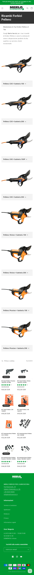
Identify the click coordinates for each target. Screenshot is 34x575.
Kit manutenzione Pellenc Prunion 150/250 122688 (8, 458)
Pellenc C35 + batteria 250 (13, 121)
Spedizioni (7, 509)
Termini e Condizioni (10, 505)
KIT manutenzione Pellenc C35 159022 (8, 434)
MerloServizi (14, 571)
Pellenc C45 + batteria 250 (13, 197)
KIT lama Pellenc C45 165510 (23, 410)
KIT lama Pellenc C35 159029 (7, 410)
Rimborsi (6, 514)
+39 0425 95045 (9, 492)
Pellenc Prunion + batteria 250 (15, 348)
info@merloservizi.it (11, 494)
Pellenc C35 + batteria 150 (13, 84)
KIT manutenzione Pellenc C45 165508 (24, 434)
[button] (2, 8)
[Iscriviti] (28, 549)
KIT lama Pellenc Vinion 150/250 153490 (24, 381)
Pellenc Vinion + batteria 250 (14, 273)
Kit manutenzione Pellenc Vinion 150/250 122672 (24, 458)
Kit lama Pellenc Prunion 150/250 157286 (8, 381)
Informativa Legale (10, 522)
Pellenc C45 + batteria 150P (14, 159)
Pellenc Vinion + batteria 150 (14, 235)
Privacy (6, 518)
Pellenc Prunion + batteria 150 (15, 310)
